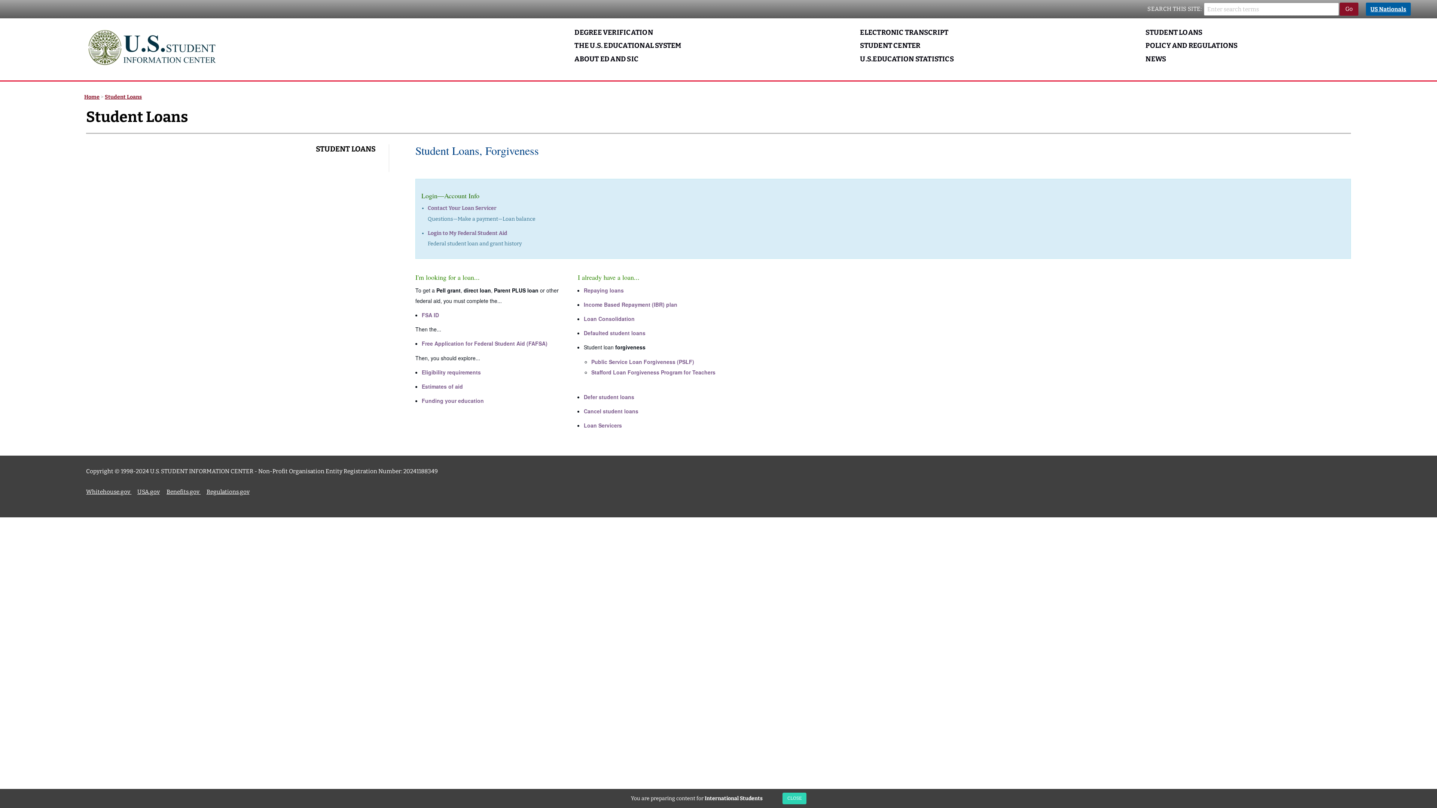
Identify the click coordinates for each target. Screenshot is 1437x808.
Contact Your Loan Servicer (462, 208)
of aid (442, 386)
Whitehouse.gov (108, 492)
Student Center (890, 46)
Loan (609, 318)
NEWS (1155, 59)
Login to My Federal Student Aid (467, 233)
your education (453, 400)
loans (604, 290)
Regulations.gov (228, 492)
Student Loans (1173, 32)
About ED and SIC (606, 59)
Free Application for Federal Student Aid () (484, 343)
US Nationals (1388, 9)
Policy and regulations (1191, 46)
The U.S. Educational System (627, 46)
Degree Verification (613, 32)
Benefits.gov (184, 492)
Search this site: (1174, 9)
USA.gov (148, 492)
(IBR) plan (630, 304)
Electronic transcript (904, 32)
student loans (615, 333)
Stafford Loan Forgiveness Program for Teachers (653, 372)
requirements (451, 372)
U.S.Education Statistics (907, 59)
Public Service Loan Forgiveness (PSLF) (642, 361)
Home (92, 97)
